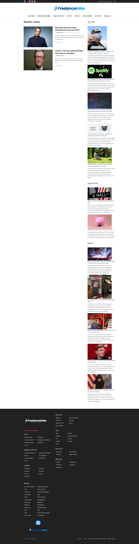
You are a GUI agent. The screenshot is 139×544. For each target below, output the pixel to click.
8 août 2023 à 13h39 (69, 55)
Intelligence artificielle (43, 440)
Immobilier (42, 458)
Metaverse (40, 442)
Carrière (58, 462)
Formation (27, 502)
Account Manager (29, 486)
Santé (26, 51)
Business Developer (43, 486)
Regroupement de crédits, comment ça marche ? (100, 229)
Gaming (70, 433)
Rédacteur (27, 507)
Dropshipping (41, 500)
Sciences (27, 476)
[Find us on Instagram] (30, 1)
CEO (25, 489)
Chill (57, 430)
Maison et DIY (60, 423)
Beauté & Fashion (74, 418)
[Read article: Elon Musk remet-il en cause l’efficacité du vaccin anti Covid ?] (38, 36)
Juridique (72, 465)
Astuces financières (30, 453)
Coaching (27, 492)
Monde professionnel (43, 16)
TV (57, 438)
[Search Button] (114, 1)
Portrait (26, 474)
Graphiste (40, 502)
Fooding (71, 420)
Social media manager (43, 513)
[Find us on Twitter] (27, 1)
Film (57, 433)
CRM (25, 497)
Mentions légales (111, 538)
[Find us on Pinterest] (35, 1)
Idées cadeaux (73, 454)
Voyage (58, 441)
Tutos (26, 445)
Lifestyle (77, 16)
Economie (27, 468)
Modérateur (40, 505)
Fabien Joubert (60, 32)
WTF (57, 444)
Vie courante (59, 425)
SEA (25, 510)
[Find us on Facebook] (25, 1)
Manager (26, 505)
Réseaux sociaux (29, 27)
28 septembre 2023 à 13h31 (71, 32)
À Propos (79, 538)
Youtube (70, 441)
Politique (41, 471)
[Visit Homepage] (69, 8)
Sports (71, 423)
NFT (25, 461)
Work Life (58, 459)
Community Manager (43, 492)
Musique (58, 436)
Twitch (70, 438)
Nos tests (98, 16)
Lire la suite (97, 62)
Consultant (27, 494)
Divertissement (87, 16)
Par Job (26, 483)
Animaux (58, 418)
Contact (85, 538)
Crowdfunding (43, 455)
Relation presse (41, 507)
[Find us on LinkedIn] (32, 1)
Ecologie (41, 468)
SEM (38, 510)
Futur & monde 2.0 (29, 440)
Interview (27, 471)
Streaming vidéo (72, 436)
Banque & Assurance (44, 453)
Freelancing (73, 462)
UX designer (40, 515)
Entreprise (40, 437)
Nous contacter (101, 1)
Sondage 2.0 (107, 16)
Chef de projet (41, 489)
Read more (60, 42)
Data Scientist (41, 497)
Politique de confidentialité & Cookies (97, 538)
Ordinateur (59, 452)
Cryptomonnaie (28, 458)
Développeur (28, 500)
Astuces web (28, 437)
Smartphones (73, 452)
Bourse (26, 455)
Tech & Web (31, 16)
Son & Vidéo (27, 515)
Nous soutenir (109, 1)
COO (38, 494)
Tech (25, 434)
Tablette (58, 454)
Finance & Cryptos (58, 16)
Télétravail (59, 467)
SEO (25, 513)
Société (69, 16)
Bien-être (58, 420)
